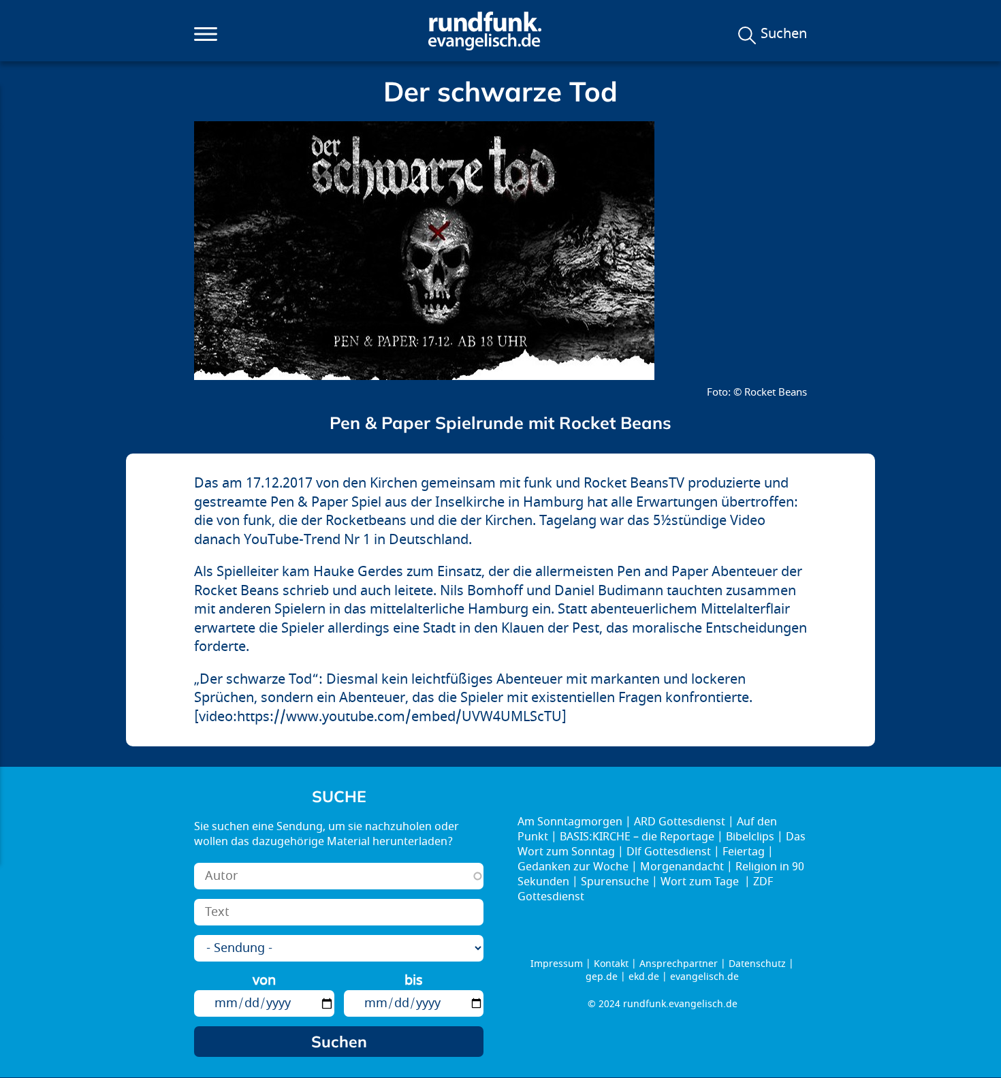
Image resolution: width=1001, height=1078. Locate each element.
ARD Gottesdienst (679, 822)
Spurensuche (615, 882)
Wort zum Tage (701, 882)
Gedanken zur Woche (573, 867)
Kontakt (611, 964)
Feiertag (743, 852)
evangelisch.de (704, 977)
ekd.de (644, 977)
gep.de (602, 977)
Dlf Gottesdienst (668, 852)
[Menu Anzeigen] (205, 34)
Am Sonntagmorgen (570, 822)
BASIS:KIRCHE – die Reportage (637, 837)
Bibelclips (750, 837)
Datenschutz (757, 964)
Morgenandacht (682, 867)
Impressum (556, 964)
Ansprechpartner (678, 964)
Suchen (784, 34)
